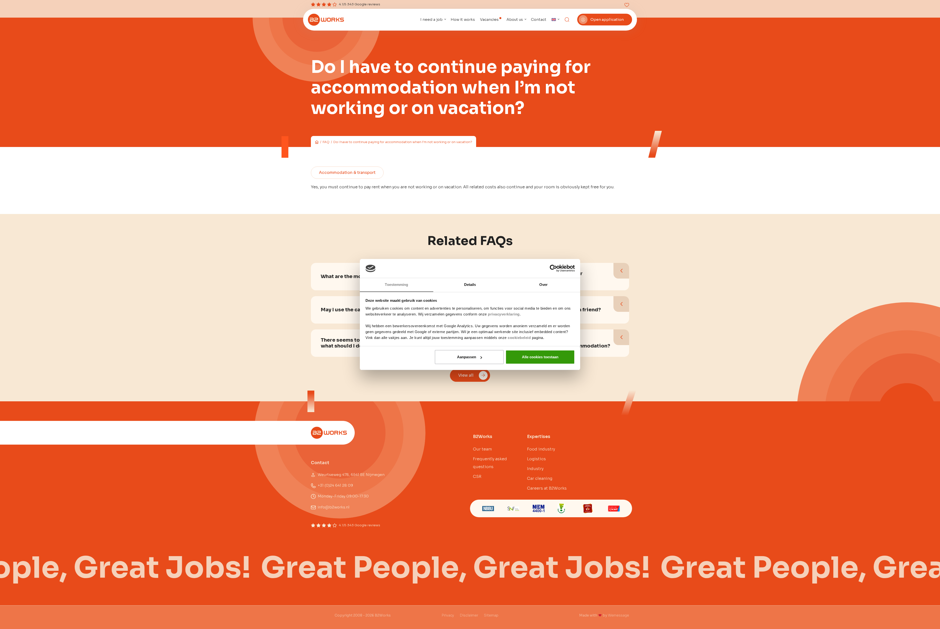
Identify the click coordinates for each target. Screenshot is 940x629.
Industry (535, 468)
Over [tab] (543, 284)
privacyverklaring (504, 314)
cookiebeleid (519, 338)
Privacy (448, 615)
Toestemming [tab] (396, 284)
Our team (482, 449)
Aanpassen (466, 357)
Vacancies (489, 19)
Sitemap (491, 615)
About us (514, 19)
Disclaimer (469, 615)
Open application (607, 19)
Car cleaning (539, 478)
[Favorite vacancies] (626, 5)
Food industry (541, 449)
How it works (463, 19)
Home (317, 142)
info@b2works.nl (333, 507)
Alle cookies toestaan (540, 357)
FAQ (326, 142)
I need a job (431, 19)
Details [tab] (470, 284)
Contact (538, 19)
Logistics (536, 458)
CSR (477, 476)
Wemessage (618, 615)
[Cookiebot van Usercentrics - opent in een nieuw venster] (553, 268)
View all (465, 375)
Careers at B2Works (547, 488)
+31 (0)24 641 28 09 (335, 485)
